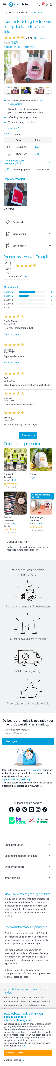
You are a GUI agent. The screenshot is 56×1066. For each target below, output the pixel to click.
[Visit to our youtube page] (31, 809)
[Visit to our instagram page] (38, 809)
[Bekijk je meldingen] (47, 4)
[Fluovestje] (15, 459)
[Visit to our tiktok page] (45, 809)
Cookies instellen (13, 1060)
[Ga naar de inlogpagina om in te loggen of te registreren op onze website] (42, 4)
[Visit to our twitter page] (18, 809)
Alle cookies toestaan (14, 1053)
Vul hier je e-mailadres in (17, 729)
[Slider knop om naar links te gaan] (8, 90)
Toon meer (27, 435)
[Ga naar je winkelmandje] (51, 4)
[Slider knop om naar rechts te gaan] (48, 90)
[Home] (4, 13)
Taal (8, 273)
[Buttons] (15, 503)
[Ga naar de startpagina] (18, 4)
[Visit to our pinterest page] (25, 809)
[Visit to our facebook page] (11, 809)
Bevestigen (11, 741)
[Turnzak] (41, 459)
